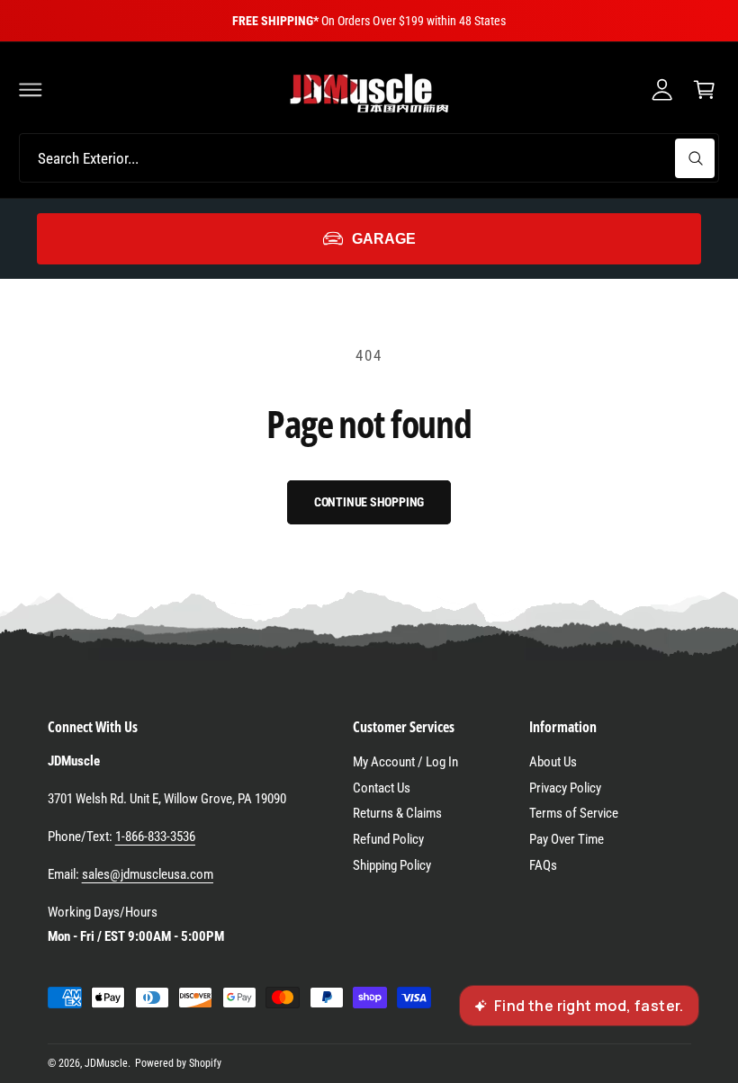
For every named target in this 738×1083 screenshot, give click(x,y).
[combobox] (369, 158)
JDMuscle (106, 1063)
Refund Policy (388, 839)
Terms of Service (573, 813)
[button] (30, 89)
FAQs (543, 865)
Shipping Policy (392, 865)
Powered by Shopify (178, 1063)
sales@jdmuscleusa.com (147, 874)
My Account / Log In (405, 762)
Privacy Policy (565, 788)
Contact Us (381, 788)
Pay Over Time (566, 839)
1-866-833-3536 (155, 836)
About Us (553, 762)
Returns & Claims (397, 813)
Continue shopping (369, 502)
